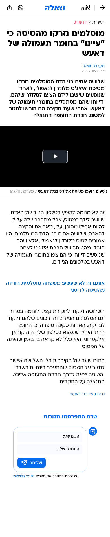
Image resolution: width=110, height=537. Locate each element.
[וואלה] (55, 7)
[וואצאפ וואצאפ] (20, 7)
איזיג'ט (87, 394)
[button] (85, 7)
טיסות (100, 394)
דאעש (75, 394)
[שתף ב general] (9, 8)
